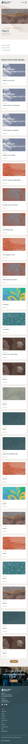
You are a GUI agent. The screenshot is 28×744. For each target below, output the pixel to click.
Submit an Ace (4, 726)
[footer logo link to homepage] (14, 690)
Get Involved (4, 720)
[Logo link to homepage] (6, 2)
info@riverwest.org (5, 701)
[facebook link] (2, 704)
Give (2, 722)
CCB (2, 729)
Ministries (3, 711)
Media (2, 713)
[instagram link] (4, 704)
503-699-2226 (4, 700)
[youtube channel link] (6, 704)
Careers (3, 724)
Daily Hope (8, 33)
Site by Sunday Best (5, 740)
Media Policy (4, 731)
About (2, 709)
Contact (3, 715)
